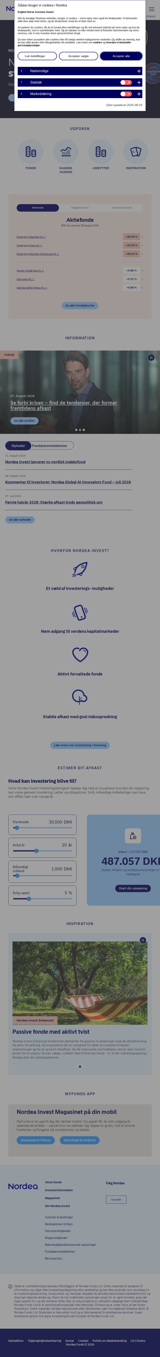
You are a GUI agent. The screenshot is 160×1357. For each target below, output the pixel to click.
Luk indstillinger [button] (35, 56)
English (22, 12)
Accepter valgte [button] (78, 56)
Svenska (40, 12)
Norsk (30, 12)
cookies (97, 42)
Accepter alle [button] (121, 56)
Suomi (50, 12)
